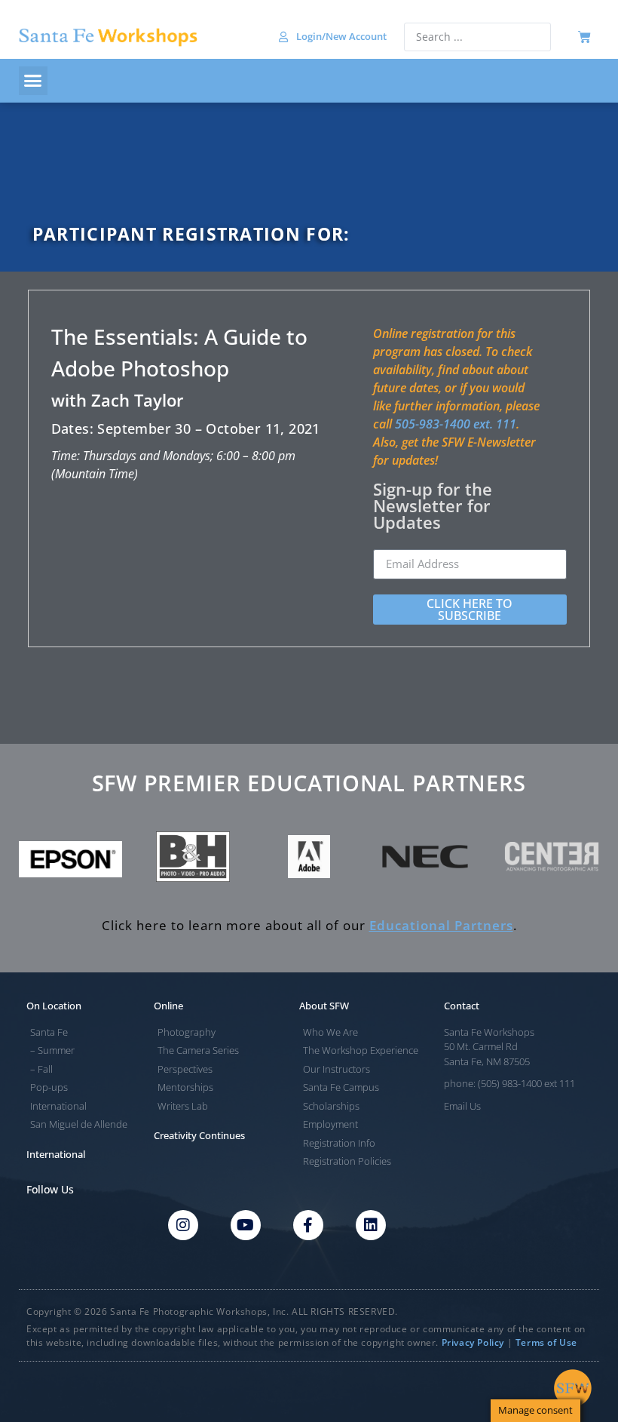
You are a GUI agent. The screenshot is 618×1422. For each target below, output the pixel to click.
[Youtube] (246, 1225)
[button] (33, 80)
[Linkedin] (371, 1225)
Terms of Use (546, 1342)
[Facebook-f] (308, 1225)
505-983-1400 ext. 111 (455, 424)
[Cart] (584, 37)
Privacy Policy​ (473, 1342)
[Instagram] (183, 1225)
